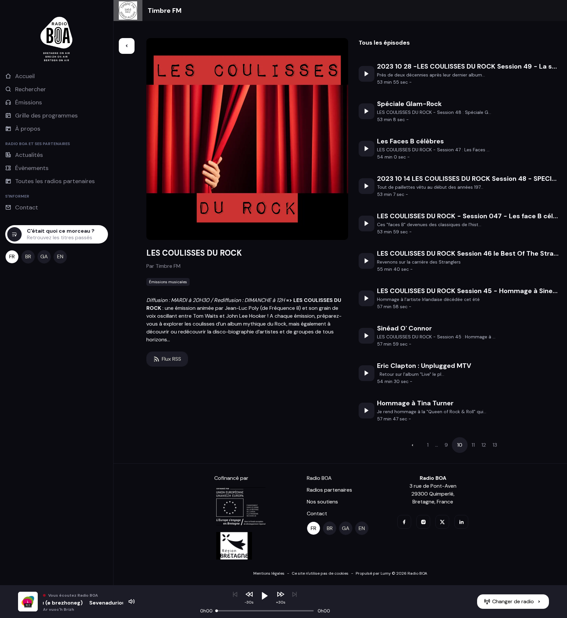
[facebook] (404, 522)
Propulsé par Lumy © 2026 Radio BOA (391, 573)
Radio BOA (319, 478)
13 (495, 444)
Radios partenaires (329, 489)
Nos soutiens (322, 501)
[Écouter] (366, 74)
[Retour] (127, 46)
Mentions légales (268, 573)
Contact (317, 513)
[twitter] (442, 522)
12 (483, 444)
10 (459, 444)
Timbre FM (164, 10)
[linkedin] (461, 522)
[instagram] (423, 522)
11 (473, 444)
